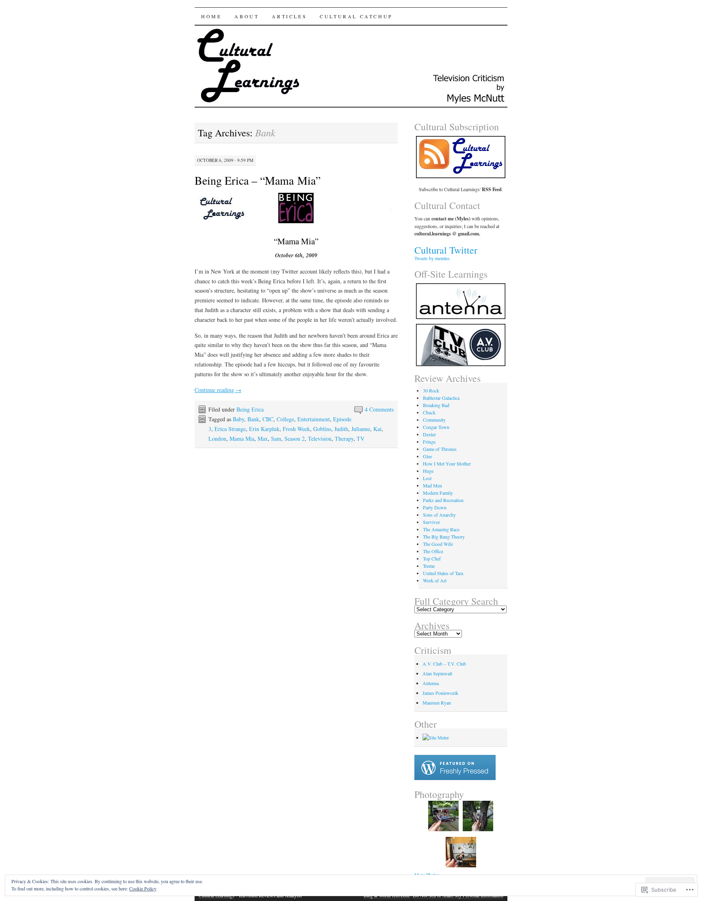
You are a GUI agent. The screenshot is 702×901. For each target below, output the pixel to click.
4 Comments (379, 409)
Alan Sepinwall (437, 673)
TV (360, 438)
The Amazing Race (441, 529)
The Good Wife (438, 544)
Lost (427, 478)
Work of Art (434, 580)
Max (263, 438)
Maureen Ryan (436, 702)
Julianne (360, 429)
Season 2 (294, 438)
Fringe (429, 441)
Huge (428, 471)
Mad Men (432, 485)
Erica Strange (230, 429)
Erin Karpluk (264, 429)
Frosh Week (296, 429)
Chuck (429, 412)
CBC (267, 419)
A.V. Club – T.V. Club (444, 663)
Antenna (430, 683)
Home (211, 16)
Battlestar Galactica (441, 397)
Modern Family (438, 492)
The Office (433, 551)
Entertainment (313, 419)
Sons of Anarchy (439, 514)
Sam (276, 438)
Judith (341, 429)
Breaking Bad (436, 405)
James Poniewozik (440, 693)
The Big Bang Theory (444, 536)
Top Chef (432, 558)
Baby (238, 419)
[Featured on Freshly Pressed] (455, 778)
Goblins (322, 429)
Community (434, 419)
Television (320, 438)
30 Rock (431, 390)
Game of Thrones (440, 449)
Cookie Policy (142, 888)
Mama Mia (242, 438)
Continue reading (218, 390)
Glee (427, 456)
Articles (289, 16)
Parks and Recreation (443, 500)
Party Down (434, 507)
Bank (253, 419)
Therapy (344, 438)
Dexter (429, 434)
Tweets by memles (432, 258)
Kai (377, 429)
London (217, 438)
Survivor (431, 522)
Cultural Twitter (445, 250)
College (285, 419)
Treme (429, 566)
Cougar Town (436, 427)
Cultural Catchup (356, 16)
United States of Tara (443, 573)
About (246, 16)
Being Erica (250, 409)
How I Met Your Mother (447, 463)
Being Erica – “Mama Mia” (258, 180)
